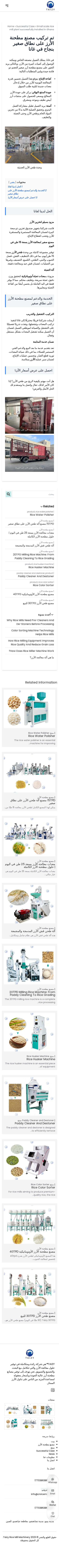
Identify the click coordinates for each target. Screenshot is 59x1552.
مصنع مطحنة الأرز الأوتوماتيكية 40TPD (33, 594)
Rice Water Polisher (44, 511)
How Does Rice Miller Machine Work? (31, 651)
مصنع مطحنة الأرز (46, 520)
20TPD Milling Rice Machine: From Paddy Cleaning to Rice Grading (33, 556)
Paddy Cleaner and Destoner (31, 573)
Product (31, 511)
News (52, 1454)
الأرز (32, 359)
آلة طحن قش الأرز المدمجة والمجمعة (34, 545)
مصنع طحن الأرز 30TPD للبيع (38, 603)
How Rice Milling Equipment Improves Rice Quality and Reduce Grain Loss (31, 642)
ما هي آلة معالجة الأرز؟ (42, 657)
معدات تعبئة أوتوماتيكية (33, 276)
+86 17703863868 (44, 1480)
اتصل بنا (51, 1460)
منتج (52, 733)
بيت (53, 1441)
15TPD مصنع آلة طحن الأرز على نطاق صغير (31, 524)
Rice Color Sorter (45, 582)
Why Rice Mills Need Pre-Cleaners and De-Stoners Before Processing (30, 622)
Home (11, 26)
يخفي (12, 182)
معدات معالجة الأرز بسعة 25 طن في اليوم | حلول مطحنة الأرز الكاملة (31, 534)
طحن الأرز (17, 252)
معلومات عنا (49, 1457)
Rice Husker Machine (43, 564)
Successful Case (25, 26)
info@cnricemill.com (42, 1494)
